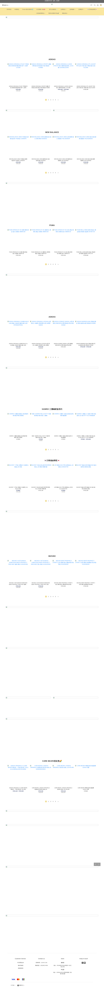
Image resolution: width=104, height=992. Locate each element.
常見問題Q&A (20, 962)
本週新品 (16, 9)
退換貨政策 (20, 968)
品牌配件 (80, 9)
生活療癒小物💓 (40, 9)
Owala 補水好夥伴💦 (27, 9)
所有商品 (9, 9)
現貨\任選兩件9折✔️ (53, 13)
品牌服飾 (72, 9)
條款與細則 (21, 965)
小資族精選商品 (40, 13)
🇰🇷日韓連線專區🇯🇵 (92, 9)
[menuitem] (46, 100)
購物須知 (64, 13)
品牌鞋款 (63, 9)
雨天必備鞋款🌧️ (53, 9)
